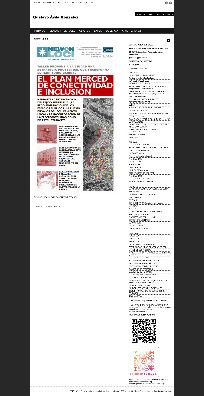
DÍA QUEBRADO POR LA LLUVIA (142, 217)
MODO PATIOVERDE (137, 96)
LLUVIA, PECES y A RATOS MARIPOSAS (145, 212)
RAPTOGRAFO (49, 2)
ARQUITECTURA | (131, 31)
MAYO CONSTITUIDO (138, 111)
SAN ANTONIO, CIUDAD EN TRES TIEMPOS (147, 244)
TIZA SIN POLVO (135, 197)
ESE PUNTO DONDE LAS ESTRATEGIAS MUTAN (149, 113)
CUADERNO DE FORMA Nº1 (140, 278)
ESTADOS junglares (137, 116)
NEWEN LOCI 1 (135, 241)
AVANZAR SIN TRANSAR (139, 214)
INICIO (37, 2)
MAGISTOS (133, 137)
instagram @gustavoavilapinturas (158, 391)
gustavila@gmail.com (138, 58)
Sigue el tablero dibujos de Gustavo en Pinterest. (148, 380)
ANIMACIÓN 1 (134, 192)
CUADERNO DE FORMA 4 (139, 258)
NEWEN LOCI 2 (135, 239)
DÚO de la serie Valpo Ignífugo (141, 78)
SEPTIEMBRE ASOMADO (139, 220)
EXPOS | (98, 31)
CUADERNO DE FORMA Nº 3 (141, 269)
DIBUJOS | (55, 31)
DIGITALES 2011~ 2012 (138, 229)
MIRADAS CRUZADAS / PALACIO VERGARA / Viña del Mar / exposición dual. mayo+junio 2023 (150, 93)
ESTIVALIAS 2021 (136, 122)
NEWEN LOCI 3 (135, 236)
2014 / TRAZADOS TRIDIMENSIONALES (145, 288)
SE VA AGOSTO (135, 223)
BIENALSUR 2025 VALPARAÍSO (142, 75)
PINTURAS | (40, 31)
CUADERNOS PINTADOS (139, 145)
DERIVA (132, 105)
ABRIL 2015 (134, 209)
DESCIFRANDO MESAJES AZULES (143, 99)
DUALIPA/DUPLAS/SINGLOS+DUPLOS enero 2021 (150, 119)
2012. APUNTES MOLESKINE (141, 182)
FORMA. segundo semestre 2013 (142, 275)
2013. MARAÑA (135, 296)
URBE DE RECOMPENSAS (140, 250)
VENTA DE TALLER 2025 (139, 81)
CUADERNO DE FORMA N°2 (140, 272)
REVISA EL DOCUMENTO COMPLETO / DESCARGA (55, 197)
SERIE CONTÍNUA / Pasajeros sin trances (146, 203)
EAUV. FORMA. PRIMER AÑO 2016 (143, 263)
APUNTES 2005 (135, 159)
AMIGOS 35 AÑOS (136, 153)
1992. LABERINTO (136, 167)
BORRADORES (135, 165)
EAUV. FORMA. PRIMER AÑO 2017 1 (144, 261)
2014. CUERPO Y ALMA (138, 170)
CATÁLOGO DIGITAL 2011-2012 (142, 195)
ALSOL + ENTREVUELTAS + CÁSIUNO (145, 108)
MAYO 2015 (133, 206)
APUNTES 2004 (135, 176)
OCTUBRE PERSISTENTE (139, 102)
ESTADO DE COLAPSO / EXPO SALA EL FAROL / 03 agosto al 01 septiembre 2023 (149, 88)
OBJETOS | (85, 31)
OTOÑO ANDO (135, 162)
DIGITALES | (70, 31)
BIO (59, 2)
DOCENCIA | (112, 31)
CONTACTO (91, 2)
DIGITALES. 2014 (136, 226)
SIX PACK (133, 200)
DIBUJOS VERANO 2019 (139, 150)
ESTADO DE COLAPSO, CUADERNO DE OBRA (148, 148)
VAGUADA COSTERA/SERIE (140, 84)
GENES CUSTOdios (137, 135)
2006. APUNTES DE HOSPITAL (141, 173)
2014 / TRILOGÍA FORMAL (139, 285)
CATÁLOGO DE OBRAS (73, 2)
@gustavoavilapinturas (138, 68)
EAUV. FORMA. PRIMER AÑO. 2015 (143, 266)
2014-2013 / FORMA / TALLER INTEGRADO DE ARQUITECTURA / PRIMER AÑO (148, 281)
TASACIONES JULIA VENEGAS (142, 315)
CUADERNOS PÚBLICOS (139, 179)
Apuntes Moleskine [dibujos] (140, 156)
